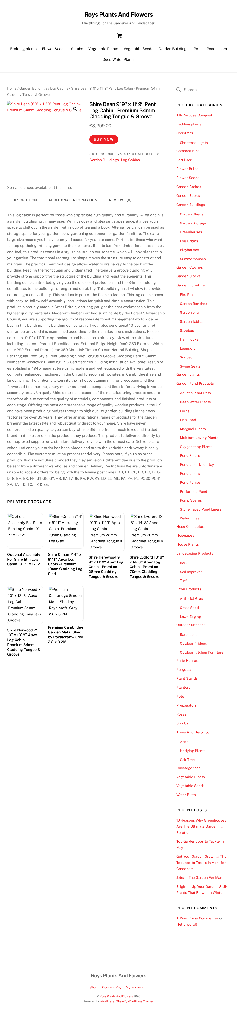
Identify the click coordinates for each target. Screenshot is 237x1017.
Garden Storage (193, 223)
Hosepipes (185, 535)
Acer (184, 742)
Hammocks (189, 339)
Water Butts (186, 795)
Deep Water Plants (118, 59)
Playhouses (189, 250)
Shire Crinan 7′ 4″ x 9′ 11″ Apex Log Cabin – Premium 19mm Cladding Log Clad (65, 564)
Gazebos (187, 331)
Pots (197, 49)
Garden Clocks (188, 276)
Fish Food (188, 420)
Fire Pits (187, 295)
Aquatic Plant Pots (195, 393)
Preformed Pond (193, 491)
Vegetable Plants (103, 49)
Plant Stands (187, 678)
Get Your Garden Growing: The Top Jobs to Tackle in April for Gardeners (201, 862)
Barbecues (188, 634)
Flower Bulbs (187, 169)
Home (11, 88)
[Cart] (119, 35)
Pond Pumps (190, 482)
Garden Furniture (190, 285)
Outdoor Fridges (193, 643)
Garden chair (190, 312)
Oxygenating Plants (196, 447)
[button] (75, 109)
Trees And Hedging (192, 732)
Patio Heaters (187, 660)
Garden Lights (188, 374)
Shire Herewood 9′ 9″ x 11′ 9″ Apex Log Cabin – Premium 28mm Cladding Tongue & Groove (106, 567)
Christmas (184, 133)
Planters (183, 687)
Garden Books (188, 196)
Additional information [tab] (73, 200)
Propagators (186, 705)
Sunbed (186, 357)
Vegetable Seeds (138, 49)
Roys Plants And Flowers (116, 996)
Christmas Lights (194, 143)
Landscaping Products (194, 553)
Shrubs (77, 49)
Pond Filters (190, 455)
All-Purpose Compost (194, 115)
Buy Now (104, 139)
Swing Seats (190, 366)
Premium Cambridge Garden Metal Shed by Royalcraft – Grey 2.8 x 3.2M (65, 634)
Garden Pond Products (195, 383)
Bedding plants (23, 49)
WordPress (107, 1001)
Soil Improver (191, 572)
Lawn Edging (190, 617)
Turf (183, 581)
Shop (94, 987)
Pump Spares (191, 500)
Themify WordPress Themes (134, 1001)
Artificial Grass (192, 599)
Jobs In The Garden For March (200, 877)
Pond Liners (217, 49)
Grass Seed (189, 608)
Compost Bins (187, 151)
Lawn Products (188, 589)
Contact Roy (112, 987)
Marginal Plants (193, 429)
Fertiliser (184, 160)
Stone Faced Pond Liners (200, 509)
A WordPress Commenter (197, 918)
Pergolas (183, 670)
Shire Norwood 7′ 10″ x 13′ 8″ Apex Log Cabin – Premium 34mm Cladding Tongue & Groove (23, 642)
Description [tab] (24, 200)
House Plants (187, 544)
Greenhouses (191, 232)
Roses (181, 714)
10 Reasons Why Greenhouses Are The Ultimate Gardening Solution (201, 826)
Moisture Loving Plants (199, 438)
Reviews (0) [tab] (120, 200)
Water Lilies (190, 518)
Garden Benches (193, 304)
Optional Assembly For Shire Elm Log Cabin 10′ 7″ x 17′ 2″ (24, 559)
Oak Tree (187, 760)
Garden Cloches (189, 267)
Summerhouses (193, 259)
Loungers (188, 348)
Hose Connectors (190, 526)
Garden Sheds (191, 214)
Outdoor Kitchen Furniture (202, 652)
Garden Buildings (173, 49)
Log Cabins (59, 88)
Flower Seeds (53, 49)
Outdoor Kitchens (191, 625)
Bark (183, 563)
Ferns (184, 411)
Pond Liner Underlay (197, 465)
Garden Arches (188, 187)
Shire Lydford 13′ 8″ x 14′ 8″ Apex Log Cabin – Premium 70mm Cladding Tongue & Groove (147, 567)
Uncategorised (188, 768)
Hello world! (186, 924)
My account (135, 987)
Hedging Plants (193, 751)
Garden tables (191, 321)
